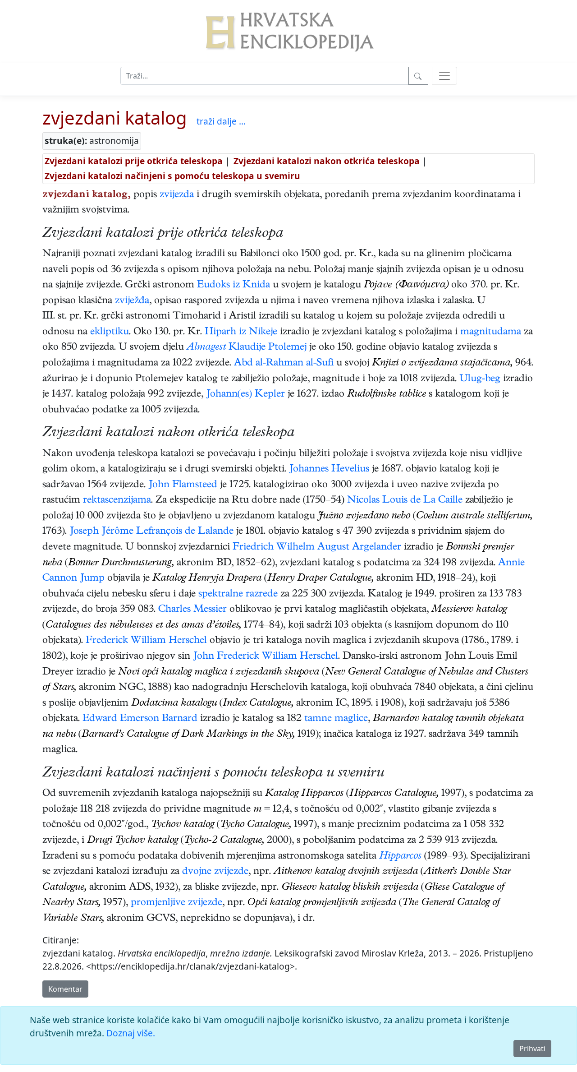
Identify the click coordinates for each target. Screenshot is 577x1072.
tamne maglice (336, 719)
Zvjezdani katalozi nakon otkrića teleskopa (327, 161)
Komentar (65, 989)
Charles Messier (192, 610)
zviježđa (132, 301)
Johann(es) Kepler (245, 394)
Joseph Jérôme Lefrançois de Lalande (151, 532)
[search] (444, 76)
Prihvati (532, 1049)
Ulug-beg (479, 379)
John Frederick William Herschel (265, 657)
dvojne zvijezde (215, 872)
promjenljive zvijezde (176, 903)
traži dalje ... (221, 121)
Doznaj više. (130, 1033)
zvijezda (177, 195)
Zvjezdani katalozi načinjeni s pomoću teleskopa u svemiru (172, 176)
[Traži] (418, 76)
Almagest (206, 347)
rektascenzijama (117, 500)
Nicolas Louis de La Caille (405, 500)
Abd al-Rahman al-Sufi (284, 363)
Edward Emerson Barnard (139, 719)
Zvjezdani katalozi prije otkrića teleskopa (134, 161)
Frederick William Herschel (146, 641)
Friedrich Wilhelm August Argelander (317, 547)
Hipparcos (400, 856)
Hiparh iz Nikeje (241, 332)
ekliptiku (109, 332)
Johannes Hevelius (329, 469)
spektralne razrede (238, 594)
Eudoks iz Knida (233, 285)
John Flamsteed (182, 485)
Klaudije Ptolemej (268, 347)
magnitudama (490, 332)
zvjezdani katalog (114, 117)
